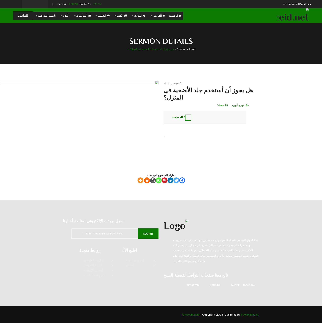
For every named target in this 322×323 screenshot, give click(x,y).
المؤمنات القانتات (94, 275)
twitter (235, 284)
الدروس (157, 15)
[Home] (211, 225)
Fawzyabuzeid (190, 314)
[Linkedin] (170, 180)
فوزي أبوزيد (238, 105)
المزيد (66, 15)
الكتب (120, 15)
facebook (249, 284)
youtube (215, 284)
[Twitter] (176, 180)
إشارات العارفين (94, 260)
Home (191, 49)
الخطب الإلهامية (94, 270)
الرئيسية (173, 15)
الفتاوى (138, 15)
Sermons (182, 49)
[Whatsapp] (159, 180)
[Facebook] (182, 180)
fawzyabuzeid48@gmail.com (297, 4)
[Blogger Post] (153, 180)
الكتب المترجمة (47, 15)
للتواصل (23, 15)
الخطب (102, 15)
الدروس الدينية (135, 260)
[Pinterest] (165, 180)
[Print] (147, 180)
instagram (193, 284)
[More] (140, 180)
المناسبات (81, 15)
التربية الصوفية (93, 265)
